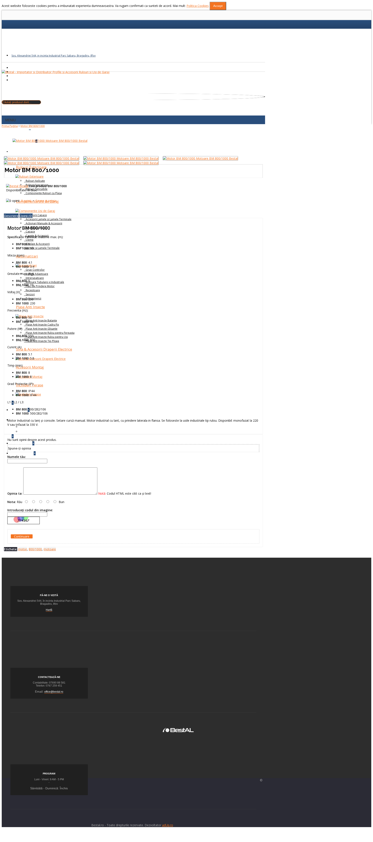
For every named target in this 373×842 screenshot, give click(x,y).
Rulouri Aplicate (35, 181)
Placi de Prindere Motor (40, 286)
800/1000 (35, 549)
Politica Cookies (197, 6)
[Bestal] (178, 730)
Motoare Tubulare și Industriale (45, 282)
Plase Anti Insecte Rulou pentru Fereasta (50, 333)
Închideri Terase (29, 385)
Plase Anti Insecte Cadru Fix (42, 324)
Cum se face (28, 431)
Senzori (30, 294)
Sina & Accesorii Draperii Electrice (44, 349)
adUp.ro (167, 825)
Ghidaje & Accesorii (38, 244)
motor (22, 549)
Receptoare (33, 290)
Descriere (11, 216)
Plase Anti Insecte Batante (41, 320)
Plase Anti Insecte (30, 307)
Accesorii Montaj (30, 367)
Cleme (29, 240)
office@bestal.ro (53, 691)
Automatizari (27, 256)
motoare (50, 549)
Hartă (49, 609)
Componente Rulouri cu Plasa (44, 193)
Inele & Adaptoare (37, 274)
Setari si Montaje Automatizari (41, 427)
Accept (218, 6)
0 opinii (26, 201)
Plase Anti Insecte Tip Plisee (42, 341)
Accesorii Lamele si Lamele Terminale (48, 219)
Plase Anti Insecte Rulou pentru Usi (47, 337)
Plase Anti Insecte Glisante (41, 329)
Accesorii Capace (36, 215)
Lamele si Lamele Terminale (43, 248)
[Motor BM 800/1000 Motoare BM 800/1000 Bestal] (50, 141)
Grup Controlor (35, 270)
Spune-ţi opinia (46, 201)
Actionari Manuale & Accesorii (44, 223)
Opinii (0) (26, 216)
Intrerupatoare (35, 278)
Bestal (24, 186)
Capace (30, 231)
